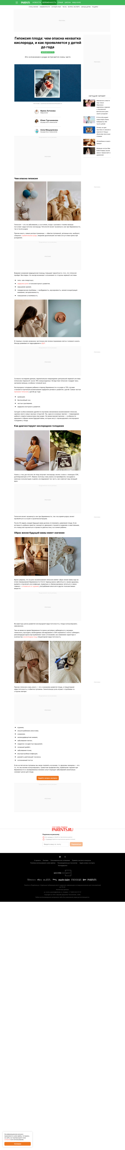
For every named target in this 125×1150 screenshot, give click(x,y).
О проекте (37, 860)
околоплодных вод (30, 637)
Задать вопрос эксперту (87, 863)
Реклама (45, 860)
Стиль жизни (33, 7)
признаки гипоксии (21, 392)
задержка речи (22, 283)
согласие (50, 837)
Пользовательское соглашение (60, 860)
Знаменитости (45, 7)
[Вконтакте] (60, 856)
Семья (60, 2)
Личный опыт (56, 7)
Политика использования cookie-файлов (42, 863)
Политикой (49, 839)
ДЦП (43, 343)
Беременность (49, 2)
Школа (68, 2)
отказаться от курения (30, 586)
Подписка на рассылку (50, 834)
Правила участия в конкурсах (81, 860)
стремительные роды (29, 235)
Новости (36, 2)
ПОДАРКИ (95, 7)
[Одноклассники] (65, 856)
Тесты (64, 7)
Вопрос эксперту (74, 7)
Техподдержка (62, 865)
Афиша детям (86, 7)
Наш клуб (76, 2)
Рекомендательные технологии (67, 863)
